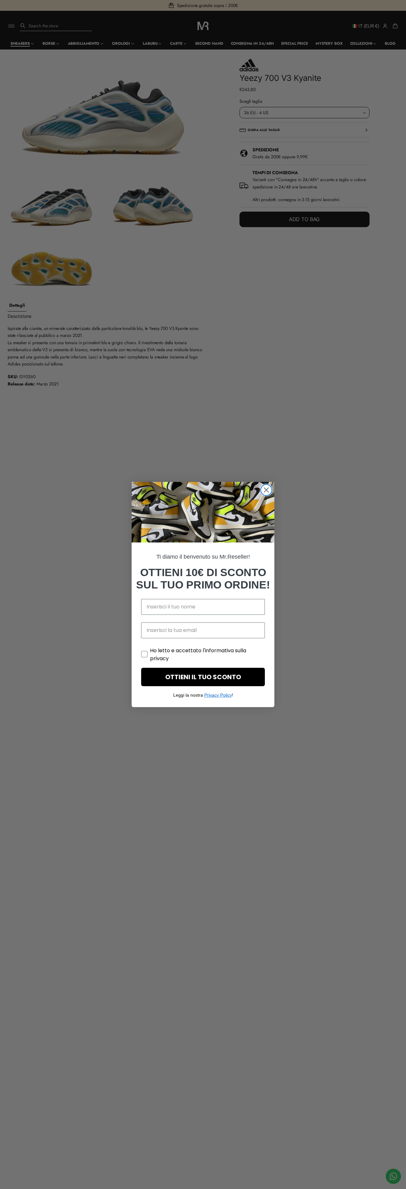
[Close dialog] (266, 490)
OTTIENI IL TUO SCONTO (203, 677)
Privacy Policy (218, 695)
